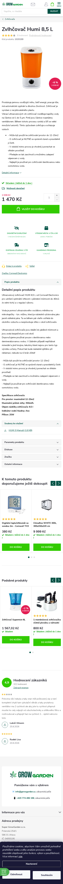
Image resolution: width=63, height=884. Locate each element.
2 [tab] (31, 557)
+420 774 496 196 (25, 798)
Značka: (14, 273)
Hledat (54, 11)
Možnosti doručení (16, 188)
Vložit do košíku (33, 209)
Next (58, 483)
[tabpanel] (15, 521)
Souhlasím (47, 875)
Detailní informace (10, 172)
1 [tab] (29, 557)
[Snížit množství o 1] (56, 200)
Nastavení (31, 864)
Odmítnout (16, 874)
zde (20, 856)
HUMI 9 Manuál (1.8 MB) (20, 430)
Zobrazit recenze (20, 687)
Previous (53, 483)
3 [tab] (34, 557)
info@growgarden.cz (25, 791)
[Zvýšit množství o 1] (56, 195)
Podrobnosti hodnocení (40, 35)
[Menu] (59, 4)
